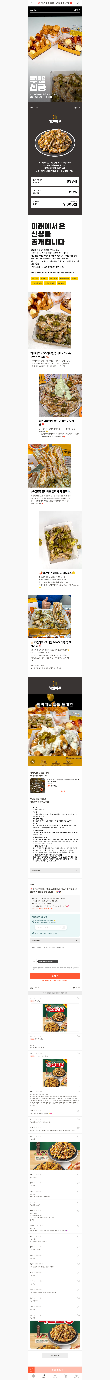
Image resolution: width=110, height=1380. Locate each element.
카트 (66, 1377)
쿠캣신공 (44, 1377)
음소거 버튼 (32, 761)
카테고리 (55, 1377)
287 (31, 1371)
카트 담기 (63, 791)
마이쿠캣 (76, 1377)
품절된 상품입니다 (58, 1370)
